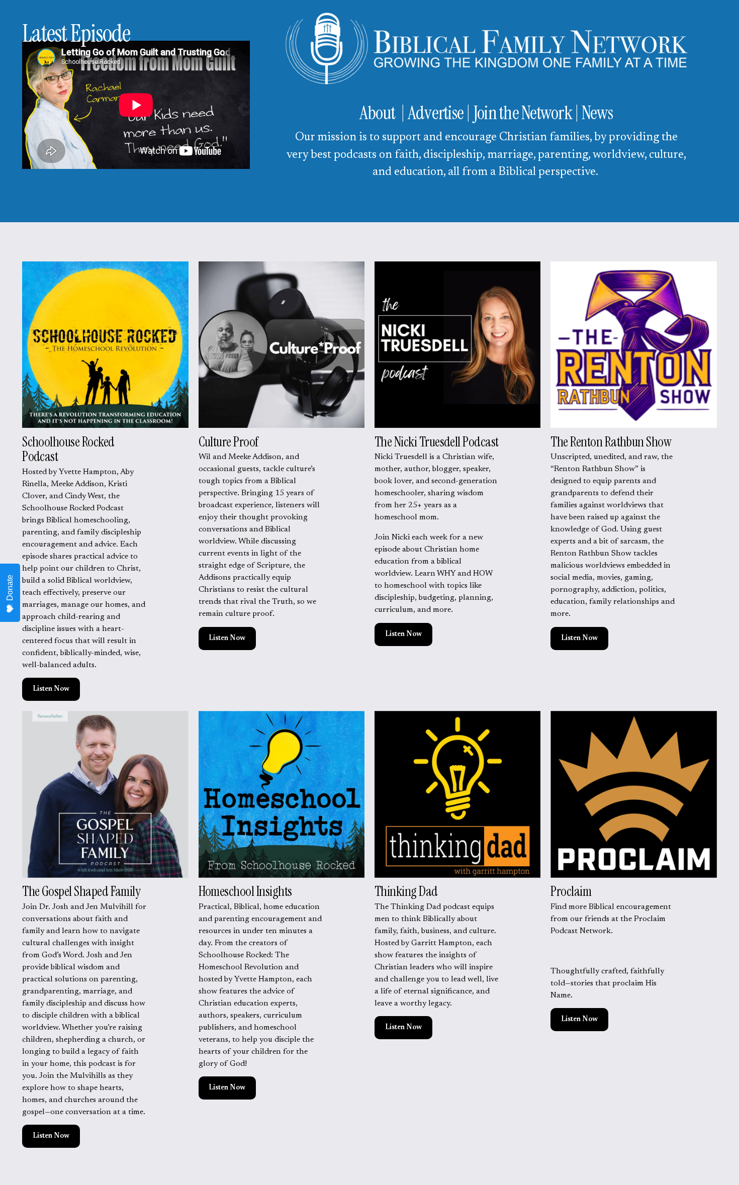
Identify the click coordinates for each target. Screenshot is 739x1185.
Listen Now (51, 689)
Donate (10, 588)
